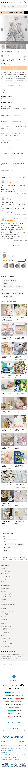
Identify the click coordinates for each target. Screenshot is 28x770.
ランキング (4, 579)
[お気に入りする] (25, 57)
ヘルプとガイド (5, 638)
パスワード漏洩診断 (5, 748)
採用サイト (19, 722)
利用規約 (3, 641)
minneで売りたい (6, 588)
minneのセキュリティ (7, 644)
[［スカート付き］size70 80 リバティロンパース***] (13, 183)
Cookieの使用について (18, 654)
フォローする (21, 260)
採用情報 (8, 658)
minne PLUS (4, 599)
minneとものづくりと (7, 611)
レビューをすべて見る (14, 245)
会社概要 (3, 658)
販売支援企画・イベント (8, 604)
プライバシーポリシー (17, 656)
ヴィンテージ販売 (6, 594)
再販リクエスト (13, 51)
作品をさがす (5, 573)
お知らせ (3, 635)
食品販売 (3, 591)
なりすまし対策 (4, 759)
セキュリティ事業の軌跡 (14, 759)
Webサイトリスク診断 (15, 748)
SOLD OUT (14, 68)
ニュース (3, 616)
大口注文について (6, 629)
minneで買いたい (6, 571)
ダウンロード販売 (6, 596)
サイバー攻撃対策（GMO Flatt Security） (9, 757)
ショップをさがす (6, 576)
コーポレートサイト (11, 722)
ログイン (20, 2)
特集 (2, 582)
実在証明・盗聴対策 (5, 752)
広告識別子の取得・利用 (6, 656)
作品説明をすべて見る (13, 85)
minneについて (5, 568)
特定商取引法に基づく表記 (6, 654)
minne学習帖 (4, 614)
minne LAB (4, 602)
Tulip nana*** (6, 55)
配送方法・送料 (5, 102)
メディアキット (14, 658)
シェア (4, 51)
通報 (20, 51)
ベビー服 (15, 538)
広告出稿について (6, 626)
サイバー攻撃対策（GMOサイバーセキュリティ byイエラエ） (13, 754)
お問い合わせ (5, 646)
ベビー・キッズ (7, 538)
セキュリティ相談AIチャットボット (8, 750)
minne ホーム (4, 557)
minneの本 (4, 619)
